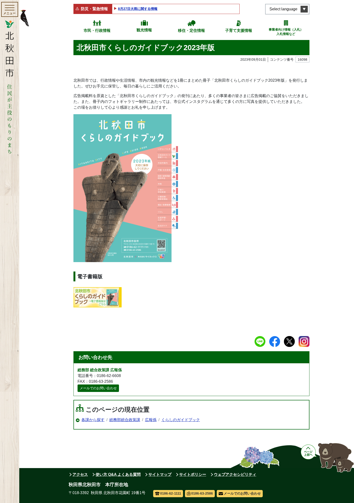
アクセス (80, 474)
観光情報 (144, 30)
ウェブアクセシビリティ (235, 474)
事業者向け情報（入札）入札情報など (286, 32)
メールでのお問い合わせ (98, 388)
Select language (283, 9)
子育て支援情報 (238, 30)
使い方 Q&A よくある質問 (118, 474)
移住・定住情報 (191, 30)
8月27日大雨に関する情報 (137, 9)
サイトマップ (159, 474)
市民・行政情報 (97, 30)
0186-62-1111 (170, 493)
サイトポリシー (192, 474)
